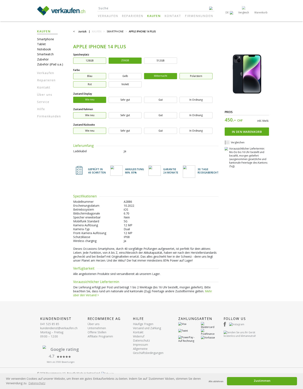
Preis (229, 112)
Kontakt (172, 16)
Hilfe (41, 109)
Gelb (125, 76)
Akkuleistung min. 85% (134, 171)
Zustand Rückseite (84, 124)
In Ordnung (196, 99)
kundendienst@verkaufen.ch (59, 328)
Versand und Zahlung (147, 328)
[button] (229, 12)
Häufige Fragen (143, 324)
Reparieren (132, 16)
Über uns (44, 95)
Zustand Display (82, 93)
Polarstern (196, 76)
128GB (90, 60)
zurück (82, 31)
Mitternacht (160, 76)
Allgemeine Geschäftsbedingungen (148, 351)
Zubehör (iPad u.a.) (50, 64)
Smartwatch (45, 54)
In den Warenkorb (247, 132)
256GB (125, 60)
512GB (160, 60)
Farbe (76, 70)
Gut (161, 99)
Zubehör (43, 59)
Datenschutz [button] (36, 383)
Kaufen (154, 16)
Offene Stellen (97, 332)
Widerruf (138, 336)
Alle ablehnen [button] (216, 381)
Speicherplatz (81, 54)
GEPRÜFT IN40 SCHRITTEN (97, 171)
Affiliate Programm (100, 336)
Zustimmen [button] (262, 381)
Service (43, 102)
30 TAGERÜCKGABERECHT (208, 171)
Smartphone (45, 39)
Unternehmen (97, 328)
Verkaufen (108, 16)
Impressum (140, 345)
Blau (89, 76)
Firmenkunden (199, 16)
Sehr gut (125, 99)
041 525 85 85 (49, 324)
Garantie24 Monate (170, 171)
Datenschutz (141, 340)
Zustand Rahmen (83, 109)
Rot (90, 84)
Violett (125, 84)
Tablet (41, 44)
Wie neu (89, 99)
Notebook (44, 49)
